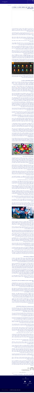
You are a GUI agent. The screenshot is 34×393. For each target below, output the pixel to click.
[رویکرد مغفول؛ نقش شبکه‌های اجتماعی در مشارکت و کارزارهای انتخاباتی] (23, 154)
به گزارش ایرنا (32, 32)
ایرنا (17, 87)
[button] (17, 1)
